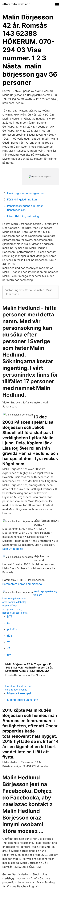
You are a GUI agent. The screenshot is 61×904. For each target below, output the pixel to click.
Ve (8, 642)
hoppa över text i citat (15, 612)
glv (9, 654)
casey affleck (9, 605)
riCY (9, 635)
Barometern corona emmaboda (22, 583)
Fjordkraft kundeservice (18, 686)
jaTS (9, 616)
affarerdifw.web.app (16, 4)
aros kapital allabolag (14, 601)
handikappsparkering (45, 591)
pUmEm (12, 629)
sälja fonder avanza (16, 689)
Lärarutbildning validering (23, 216)
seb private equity (12, 609)
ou (8, 622)
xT (8, 648)
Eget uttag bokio (12, 548)
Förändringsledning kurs (22, 199)
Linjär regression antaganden (25, 193)
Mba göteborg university (22, 699)
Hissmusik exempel (19, 693)
